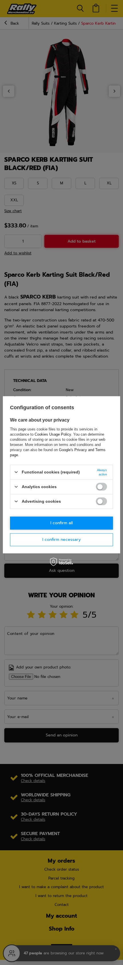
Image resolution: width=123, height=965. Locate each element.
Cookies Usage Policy (53, 434)
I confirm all (61, 523)
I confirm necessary (61, 540)
